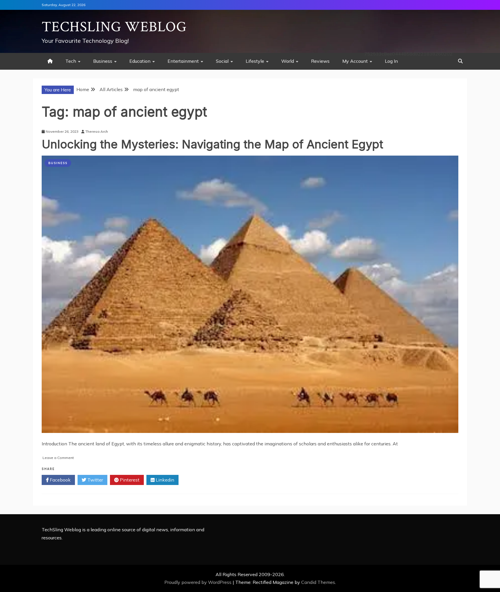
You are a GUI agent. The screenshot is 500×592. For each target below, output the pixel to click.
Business (102, 61)
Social (222, 61)
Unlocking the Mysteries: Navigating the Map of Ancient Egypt (212, 144)
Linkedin (164, 480)
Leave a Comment (58, 457)
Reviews (320, 61)
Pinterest (129, 480)
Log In (391, 61)
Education (139, 61)
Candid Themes (318, 582)
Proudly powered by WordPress (198, 582)
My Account (355, 61)
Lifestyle (255, 61)
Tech (70, 61)
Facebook (60, 480)
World (287, 61)
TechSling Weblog (114, 27)
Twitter (94, 480)
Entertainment (183, 61)
